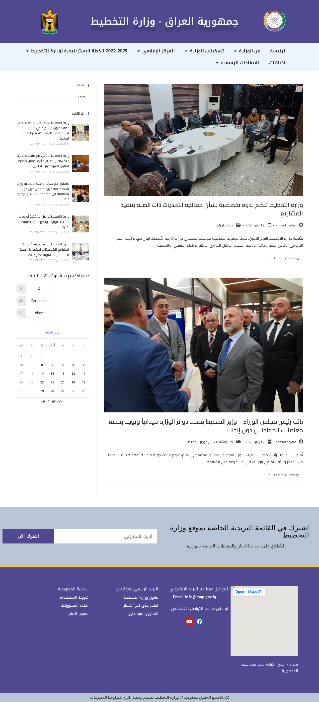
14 (52, 373)
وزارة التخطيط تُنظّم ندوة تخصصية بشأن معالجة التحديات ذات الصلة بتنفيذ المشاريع (212, 209)
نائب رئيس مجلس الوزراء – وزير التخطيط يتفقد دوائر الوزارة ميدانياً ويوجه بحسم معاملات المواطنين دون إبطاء (205, 426)
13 (63, 373)
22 (42, 382)
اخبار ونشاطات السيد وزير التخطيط (210, 442)
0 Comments (37, 143)
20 (63, 382)
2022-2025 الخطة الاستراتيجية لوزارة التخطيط (79, 51)
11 (83, 373)
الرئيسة (278, 51)
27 (63, 391)
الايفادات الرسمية (240, 62)
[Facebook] (199, 621)
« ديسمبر (58, 401)
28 (52, 391)
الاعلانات (278, 62)
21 (52, 382)
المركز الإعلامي (158, 51)
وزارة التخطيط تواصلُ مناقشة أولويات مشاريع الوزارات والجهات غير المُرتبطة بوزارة (44, 221)
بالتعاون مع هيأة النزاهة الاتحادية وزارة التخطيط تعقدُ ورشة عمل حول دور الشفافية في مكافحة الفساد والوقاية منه (43, 191)
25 (83, 391)
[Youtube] (189, 621)
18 (83, 382)
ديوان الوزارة (224, 225)
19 (73, 382)
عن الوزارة (249, 51)
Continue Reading (282, 257)
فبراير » (45, 401)
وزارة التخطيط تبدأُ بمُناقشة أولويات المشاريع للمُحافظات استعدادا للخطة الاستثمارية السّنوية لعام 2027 (44, 249)
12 (73, 373)
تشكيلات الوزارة (207, 51)
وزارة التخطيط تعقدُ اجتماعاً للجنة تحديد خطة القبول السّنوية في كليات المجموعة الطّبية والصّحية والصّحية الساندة (43, 130)
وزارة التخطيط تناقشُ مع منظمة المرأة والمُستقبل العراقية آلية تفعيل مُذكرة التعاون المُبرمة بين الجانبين (43, 161)
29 (42, 391)
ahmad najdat (286, 225)
